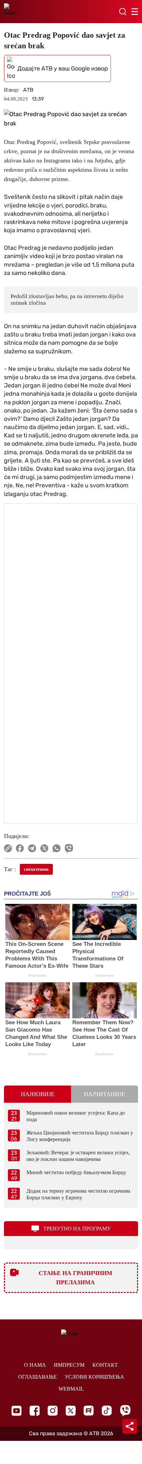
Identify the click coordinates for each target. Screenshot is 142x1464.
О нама (35, 1365)
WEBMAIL (71, 1389)
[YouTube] (16, 1411)
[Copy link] (8, 848)
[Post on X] (44, 848)
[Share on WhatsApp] (57, 848)
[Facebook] (34, 1410)
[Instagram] (53, 1410)
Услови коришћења (94, 1377)
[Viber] (125, 1410)
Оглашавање (37, 1377)
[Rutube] (89, 1410)
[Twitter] (71, 1410)
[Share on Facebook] (20, 848)
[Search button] (122, 12)
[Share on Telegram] (32, 848)
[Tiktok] (107, 1410)
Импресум (69, 1365)
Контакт (105, 1365)
